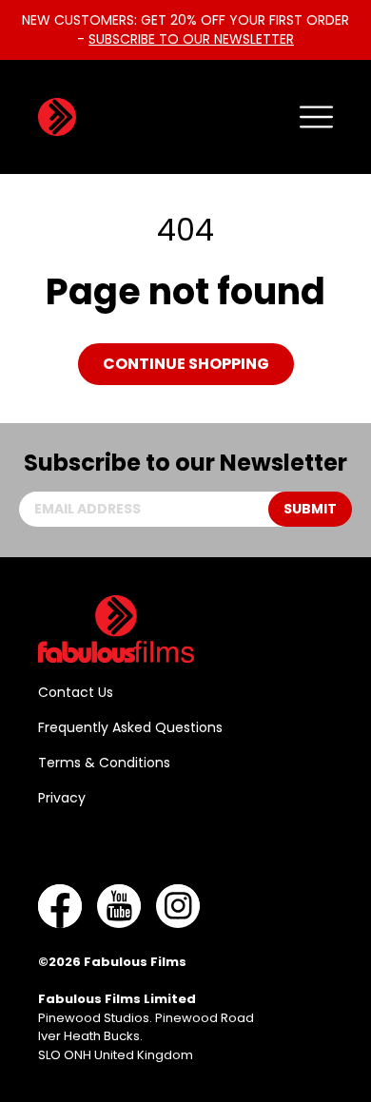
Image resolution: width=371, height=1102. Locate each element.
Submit (310, 508)
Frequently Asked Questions (130, 727)
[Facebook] (60, 906)
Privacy (62, 797)
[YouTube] (119, 906)
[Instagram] (178, 906)
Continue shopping (186, 364)
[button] (316, 117)
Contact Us (75, 692)
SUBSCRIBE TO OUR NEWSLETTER (191, 38)
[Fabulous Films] (57, 117)
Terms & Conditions (104, 762)
